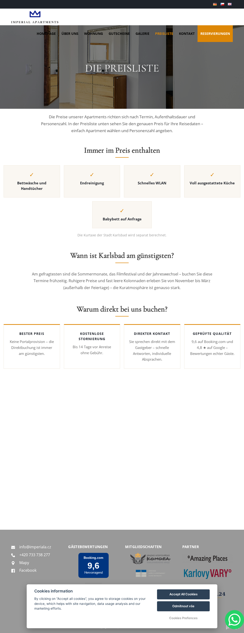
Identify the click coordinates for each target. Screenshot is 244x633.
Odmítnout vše (183, 606)
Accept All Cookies (183, 594)
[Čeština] (222, 4)
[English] (230, 4)
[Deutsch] (215, 4)
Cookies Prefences (183, 618)
